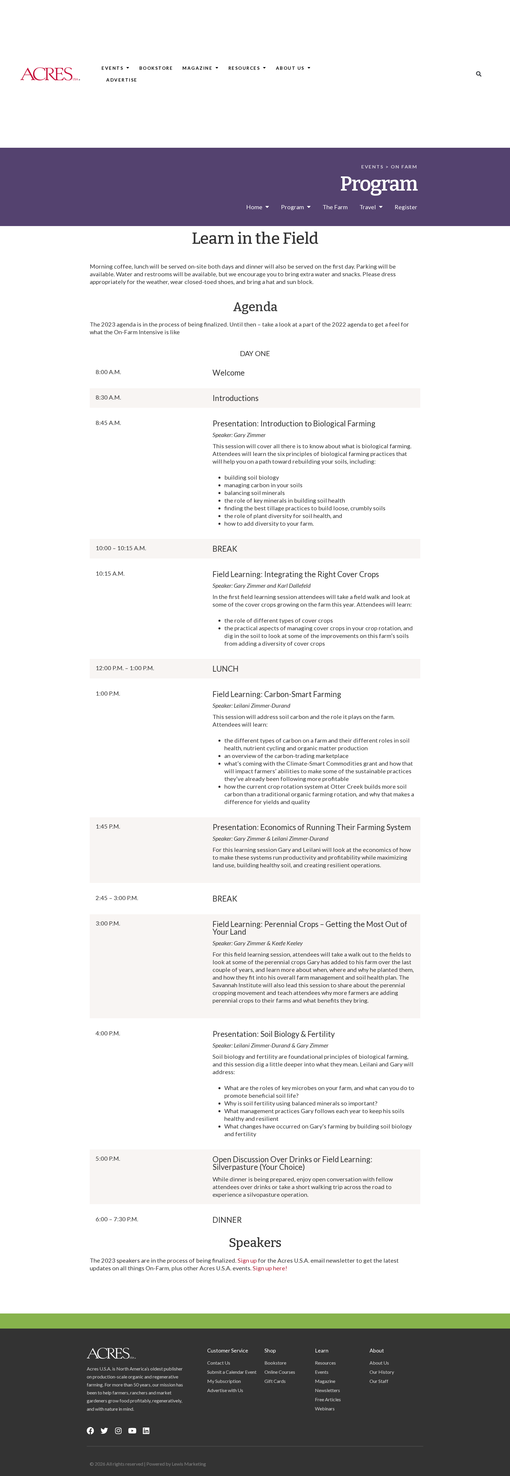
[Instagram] (118, 1430)
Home (254, 206)
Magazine (197, 68)
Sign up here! (270, 1268)
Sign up (247, 1260)
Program (292, 206)
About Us (290, 68)
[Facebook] (90, 1430)
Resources (244, 68)
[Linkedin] (146, 1430)
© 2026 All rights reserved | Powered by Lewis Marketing (148, 1464)
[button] (479, 74)
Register (406, 206)
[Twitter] (104, 1430)
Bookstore (156, 68)
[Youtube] (132, 1430)
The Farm (335, 206)
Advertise (122, 79)
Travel (367, 206)
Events (112, 68)
